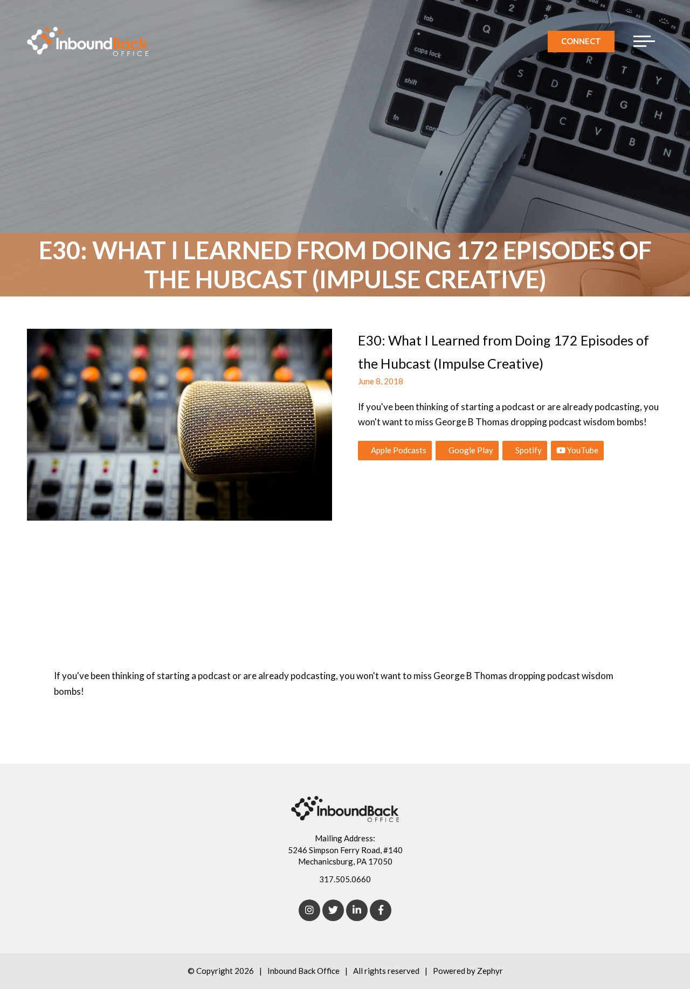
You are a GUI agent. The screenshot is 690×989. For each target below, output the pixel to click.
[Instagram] (309, 910)
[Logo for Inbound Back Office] (87, 41)
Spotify (528, 450)
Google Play (470, 450)
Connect (581, 41)
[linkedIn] (357, 910)
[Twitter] (333, 910)
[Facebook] (380, 910)
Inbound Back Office (303, 971)
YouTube (581, 450)
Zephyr (490, 971)
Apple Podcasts (397, 450)
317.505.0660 (345, 879)
